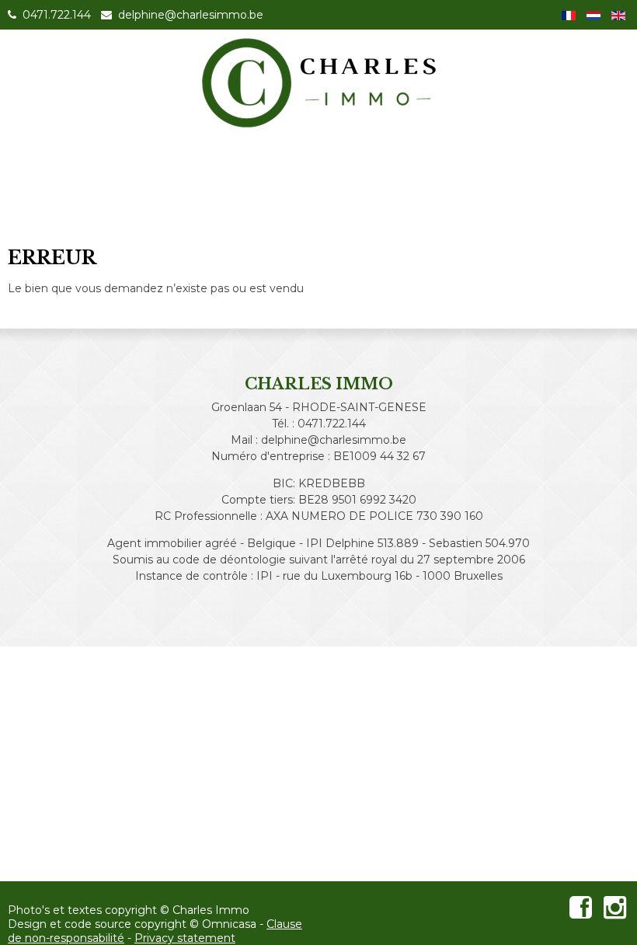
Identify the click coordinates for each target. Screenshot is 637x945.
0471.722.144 (55, 15)
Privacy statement (184, 938)
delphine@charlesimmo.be (189, 15)
